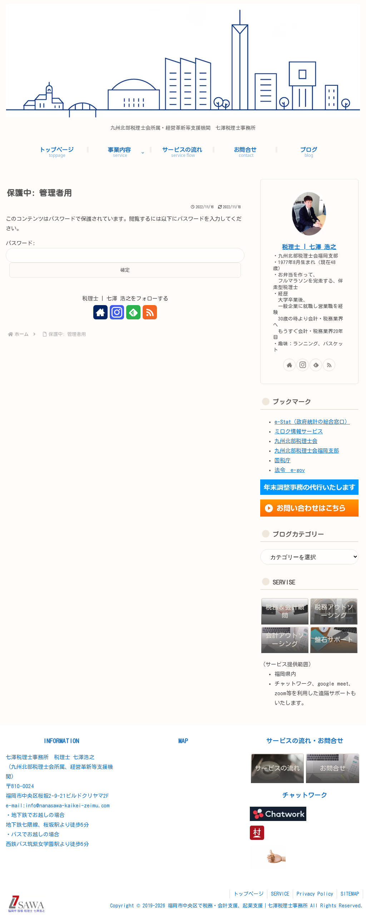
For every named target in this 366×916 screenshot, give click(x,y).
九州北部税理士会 (295, 441)
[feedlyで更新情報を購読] (133, 312)
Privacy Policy (315, 893)
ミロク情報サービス (298, 431)
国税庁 (282, 460)
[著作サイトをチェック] (100, 312)
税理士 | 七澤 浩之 (309, 247)
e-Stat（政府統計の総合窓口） (312, 421)
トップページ (248, 893)
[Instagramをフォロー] (117, 312)
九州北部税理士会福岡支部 (306, 450)
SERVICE (280, 893)
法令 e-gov (289, 470)
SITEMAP (350, 893)
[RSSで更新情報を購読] (150, 312)
